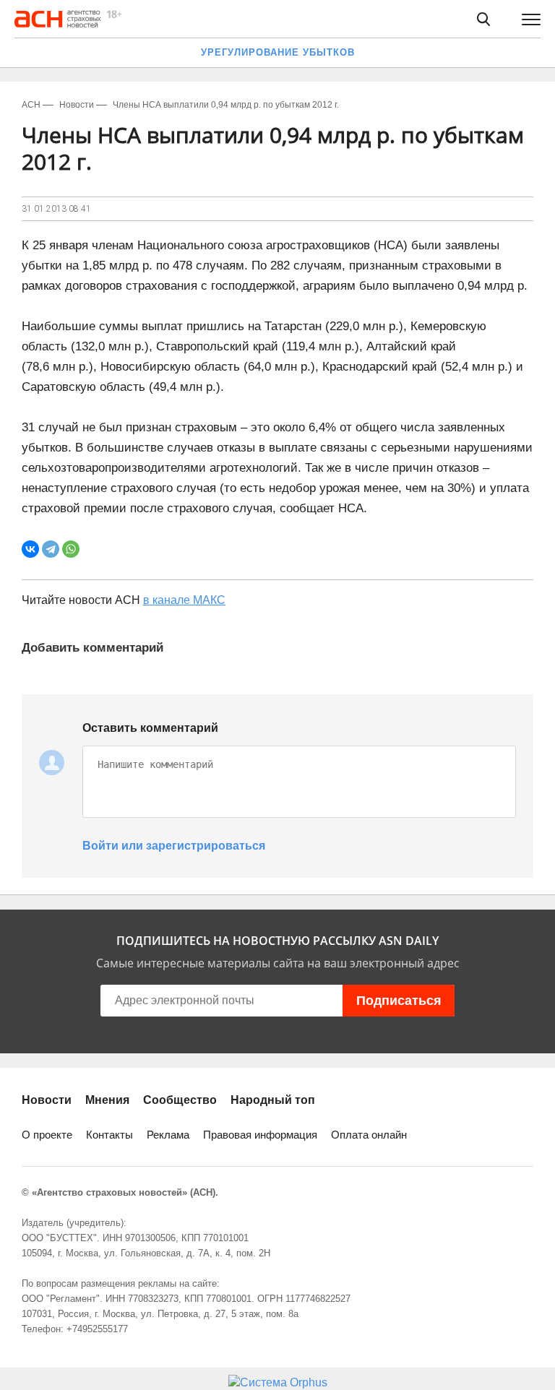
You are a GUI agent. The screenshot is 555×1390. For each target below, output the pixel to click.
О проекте (47, 1134)
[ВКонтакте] (30, 549)
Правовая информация (260, 1134)
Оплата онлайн (369, 1134)
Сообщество (180, 1100)
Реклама (168, 1134)
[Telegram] (50, 549)
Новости (47, 1100)
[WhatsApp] (70, 549)
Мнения (107, 1100)
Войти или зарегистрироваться (173, 845)
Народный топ (273, 1100)
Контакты (109, 1134)
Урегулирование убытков (278, 52)
